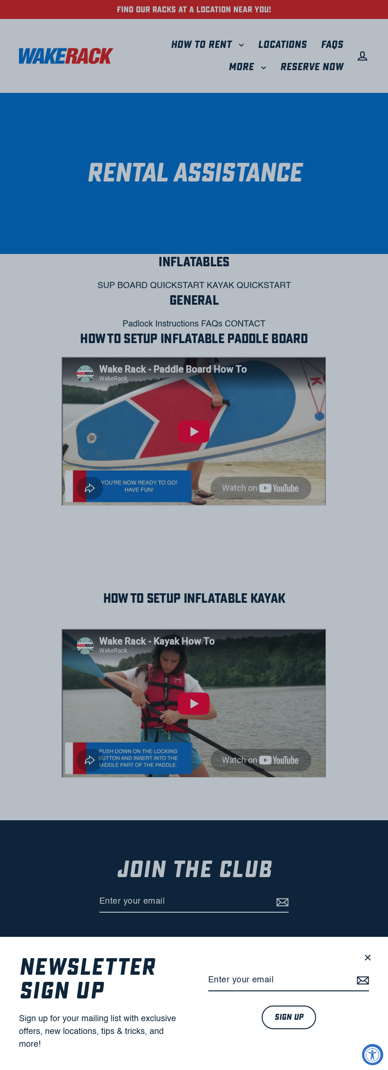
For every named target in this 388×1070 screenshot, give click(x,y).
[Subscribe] (361, 980)
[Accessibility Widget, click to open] (372, 1054)
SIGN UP (288, 1017)
